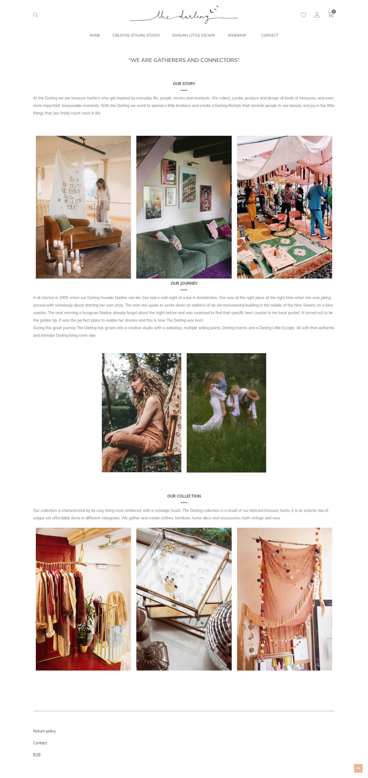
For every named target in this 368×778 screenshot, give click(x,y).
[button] (35, 15)
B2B (37, 754)
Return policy (44, 731)
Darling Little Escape (193, 35)
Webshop (237, 35)
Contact (269, 35)
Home (95, 35)
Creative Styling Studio (136, 35)
